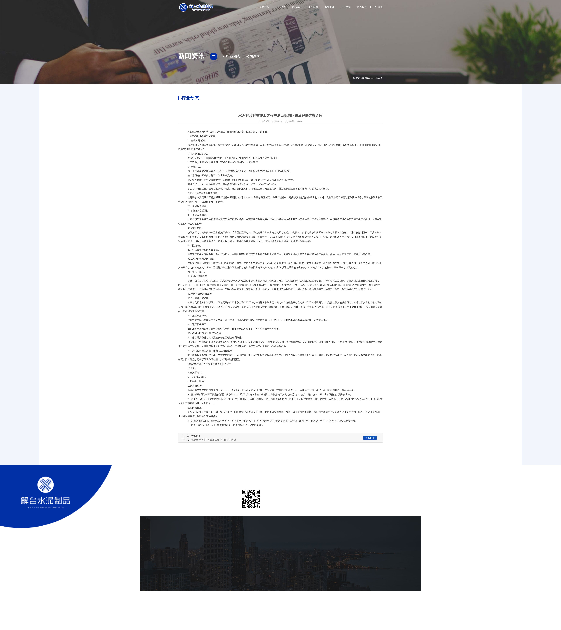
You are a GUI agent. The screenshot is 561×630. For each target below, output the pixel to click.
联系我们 (362, 7)
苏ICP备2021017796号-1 (269, 610)
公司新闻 (253, 56)
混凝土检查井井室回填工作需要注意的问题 (213, 439)
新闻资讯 (329, 7)
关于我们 (280, 7)
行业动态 (233, 56)
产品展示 (296, 7)
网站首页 (264, 7)
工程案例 (313, 7)
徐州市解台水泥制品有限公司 (244, 610)
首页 (358, 78)
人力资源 (345, 7)
